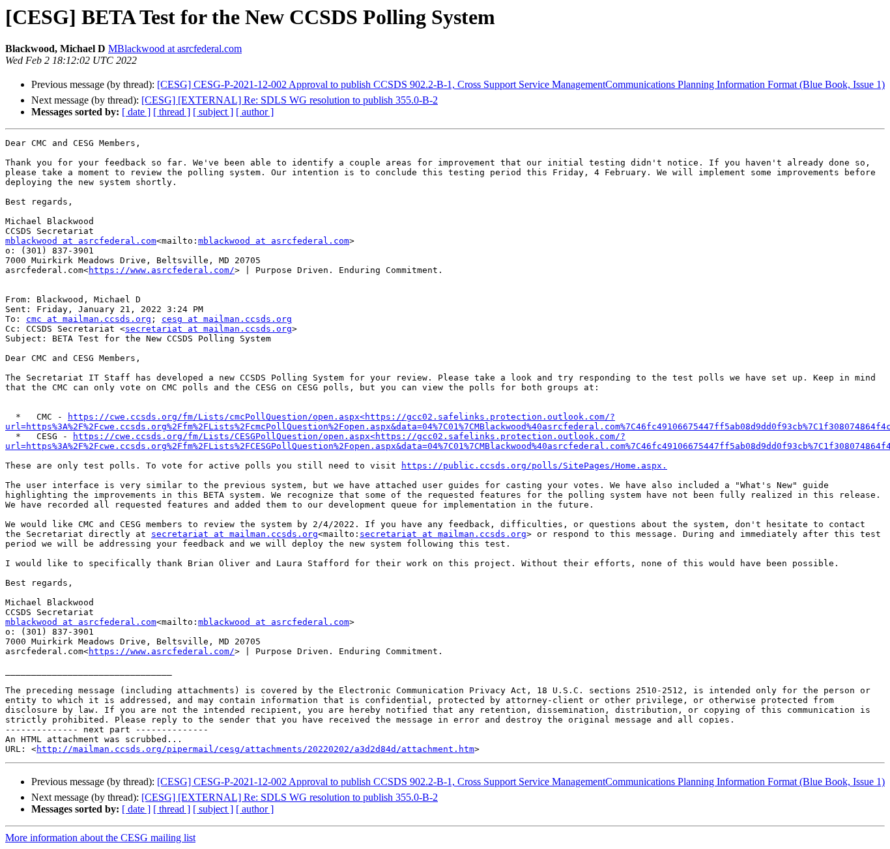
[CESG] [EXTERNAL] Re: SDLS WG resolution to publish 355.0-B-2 (289, 100)
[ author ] (255, 111)
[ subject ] (213, 111)
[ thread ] (171, 111)
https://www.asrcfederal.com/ (162, 270)
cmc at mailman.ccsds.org (88, 319)
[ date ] (136, 111)
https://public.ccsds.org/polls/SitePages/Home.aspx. (534, 465)
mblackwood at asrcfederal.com (80, 241)
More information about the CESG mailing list (100, 837)
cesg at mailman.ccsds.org (227, 319)
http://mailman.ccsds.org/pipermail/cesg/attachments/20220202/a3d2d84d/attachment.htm (255, 749)
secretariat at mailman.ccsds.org (208, 329)
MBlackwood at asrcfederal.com (175, 48)
